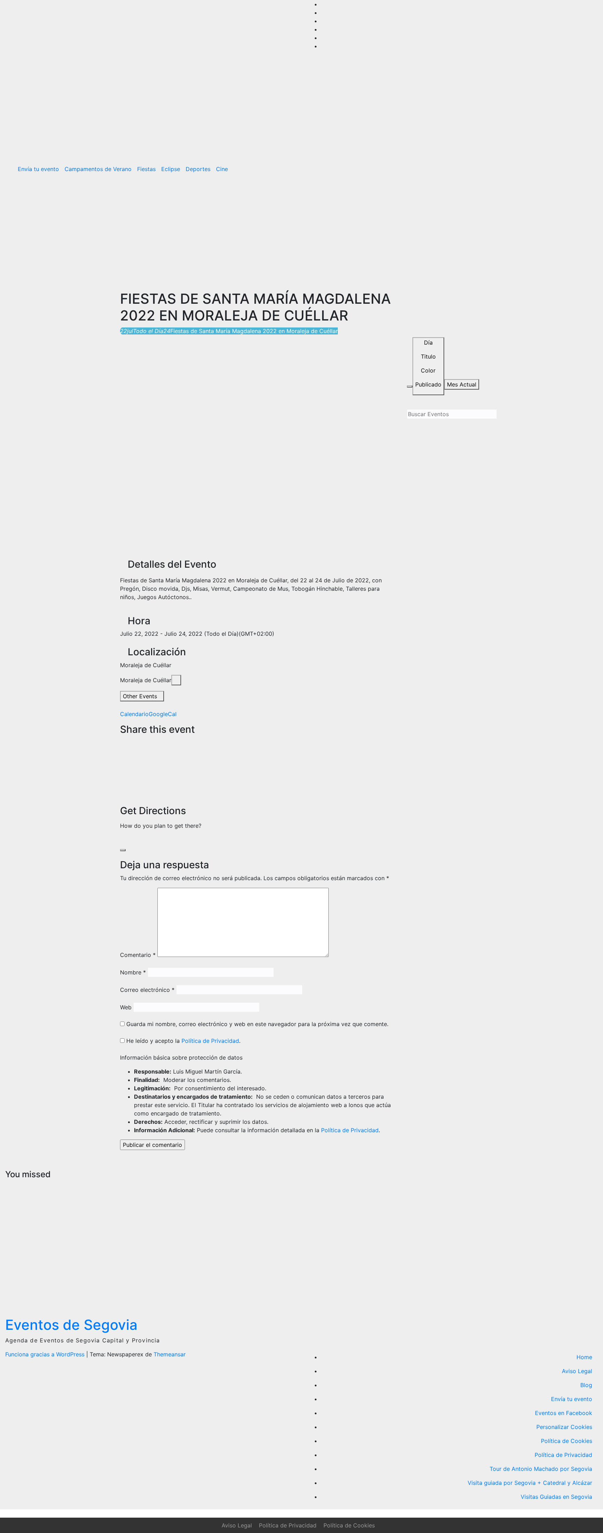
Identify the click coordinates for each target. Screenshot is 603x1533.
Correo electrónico (147, 989)
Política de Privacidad (210, 1040)
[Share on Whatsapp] (122, 775)
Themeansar (170, 1354)
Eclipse (170, 168)
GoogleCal (163, 713)
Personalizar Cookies (564, 1426)
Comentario (138, 954)
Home (584, 1357)
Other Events (140, 696)
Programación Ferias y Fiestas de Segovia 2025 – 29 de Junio (183, 1239)
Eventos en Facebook (563, 1412)
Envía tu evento (38, 168)
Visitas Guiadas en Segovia (556, 1496)
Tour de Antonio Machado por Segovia (541, 1468)
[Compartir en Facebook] (122, 742)
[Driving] (128, 839)
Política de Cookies (566, 1440)
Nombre (133, 972)
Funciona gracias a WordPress (45, 1354)
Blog (586, 1384)
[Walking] (140, 839)
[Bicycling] (146, 839)
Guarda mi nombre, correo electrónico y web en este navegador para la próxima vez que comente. (257, 1023)
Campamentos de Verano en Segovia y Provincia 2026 (34, 1239)
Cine (222, 168)
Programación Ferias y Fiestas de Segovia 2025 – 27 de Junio (485, 1230)
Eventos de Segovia (71, 1324)
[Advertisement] (301, 231)
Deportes (198, 168)
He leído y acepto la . (182, 1040)
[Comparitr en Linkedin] (122, 759)
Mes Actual (461, 384)
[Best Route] (122, 839)
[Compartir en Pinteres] (122, 767)
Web (126, 1007)
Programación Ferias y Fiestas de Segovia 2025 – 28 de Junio (334, 1239)
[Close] (123, 850)
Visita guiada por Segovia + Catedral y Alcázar (530, 1482)
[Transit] (134, 839)
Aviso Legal (577, 1371)
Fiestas (146, 168)
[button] (577, 168)
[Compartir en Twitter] (122, 750)
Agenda (467, 1186)
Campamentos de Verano (98, 168)
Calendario (134, 713)
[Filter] (409, 386)
